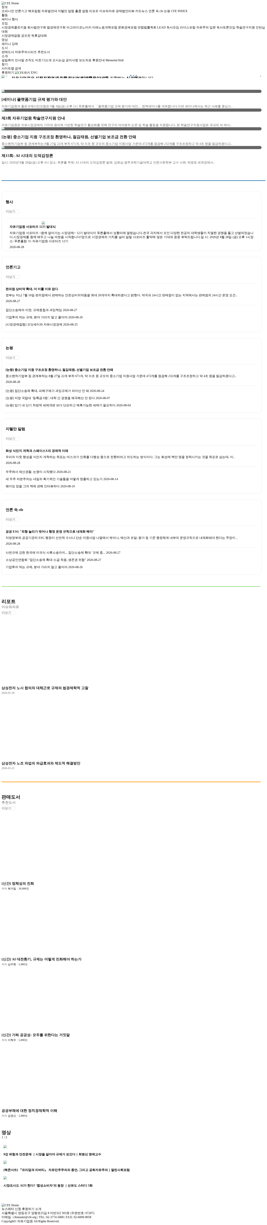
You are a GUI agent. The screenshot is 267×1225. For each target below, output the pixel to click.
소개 (5, 56)
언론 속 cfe (156, 11)
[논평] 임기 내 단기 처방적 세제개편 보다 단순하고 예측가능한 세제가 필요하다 (61, 405)
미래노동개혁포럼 (105, 27)
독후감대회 (39, 35)
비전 (38, 60)
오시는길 (59, 60)
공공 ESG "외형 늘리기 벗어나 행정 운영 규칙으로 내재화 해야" (50, 531)
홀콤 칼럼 (82, 11)
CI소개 (47, 60)
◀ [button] (6, 76)
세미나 (7, 19)
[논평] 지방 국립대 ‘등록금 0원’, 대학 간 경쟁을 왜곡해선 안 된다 (50, 398)
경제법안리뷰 (125, 11)
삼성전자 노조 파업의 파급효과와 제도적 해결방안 (41, 763)
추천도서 (44, 52)
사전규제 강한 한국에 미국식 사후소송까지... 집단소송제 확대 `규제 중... (55, 552)
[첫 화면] (10, 3)
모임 (5, 23)
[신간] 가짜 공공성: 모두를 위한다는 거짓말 (36, 1035)
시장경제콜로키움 (14, 27)
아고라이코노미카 (79, 27)
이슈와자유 (107, 11)
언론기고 (21, 11)
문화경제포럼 (128, 27)
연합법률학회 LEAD (152, 27)
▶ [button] (261, 76)
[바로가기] (43, 222)
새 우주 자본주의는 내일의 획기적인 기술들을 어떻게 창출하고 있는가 (54, 479)
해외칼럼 (34, 11)
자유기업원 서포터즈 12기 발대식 (33, 226)
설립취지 (8, 60)
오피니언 (8, 11)
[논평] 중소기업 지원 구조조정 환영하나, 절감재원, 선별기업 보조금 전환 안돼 (59, 369)
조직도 (30, 60)
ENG (34, 72)
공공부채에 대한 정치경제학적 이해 (29, 1111)
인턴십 (260, 27)
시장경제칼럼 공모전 (16, 35)
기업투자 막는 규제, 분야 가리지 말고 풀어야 (36, 317)
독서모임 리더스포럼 (181, 27)
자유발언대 (49, 11)
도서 (5, 48)
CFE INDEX (179, 11)
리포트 (94, 11)
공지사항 (72, 60)
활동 (5, 15)
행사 (15, 19)
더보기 (10, 211)
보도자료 (85, 60)
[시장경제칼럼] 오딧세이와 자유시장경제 (34, 324)
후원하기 (8, 72)
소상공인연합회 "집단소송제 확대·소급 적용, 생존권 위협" (46, 559)
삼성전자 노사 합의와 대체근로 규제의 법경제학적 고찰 (45, 688)
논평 (167, 11)
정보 (5, 7)
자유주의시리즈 (26, 52)
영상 (5, 39)
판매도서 (8, 52)
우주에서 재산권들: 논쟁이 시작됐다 (31, 471)
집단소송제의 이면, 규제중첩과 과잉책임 (34, 310)
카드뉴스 (142, 11)
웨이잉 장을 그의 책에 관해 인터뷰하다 (33, 486)
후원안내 (99, 60)
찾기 (5, 64)
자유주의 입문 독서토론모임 (216, 27)
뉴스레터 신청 (11, 1209)
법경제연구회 (56, 27)
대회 (5, 31)
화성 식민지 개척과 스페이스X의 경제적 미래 (37, 450)
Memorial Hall (115, 60)
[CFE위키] (22, 72)
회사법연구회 (37, 27)
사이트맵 (8, 68)
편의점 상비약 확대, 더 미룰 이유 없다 (32, 289)
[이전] (8, 1137)
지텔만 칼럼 (66, 11)
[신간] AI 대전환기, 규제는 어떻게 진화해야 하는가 (42, 959)
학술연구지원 (246, 27)
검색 (18, 68)
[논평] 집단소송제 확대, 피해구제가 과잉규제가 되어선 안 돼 (47, 390)
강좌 (15, 43)
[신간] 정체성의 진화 (18, 883)
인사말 (20, 60)
